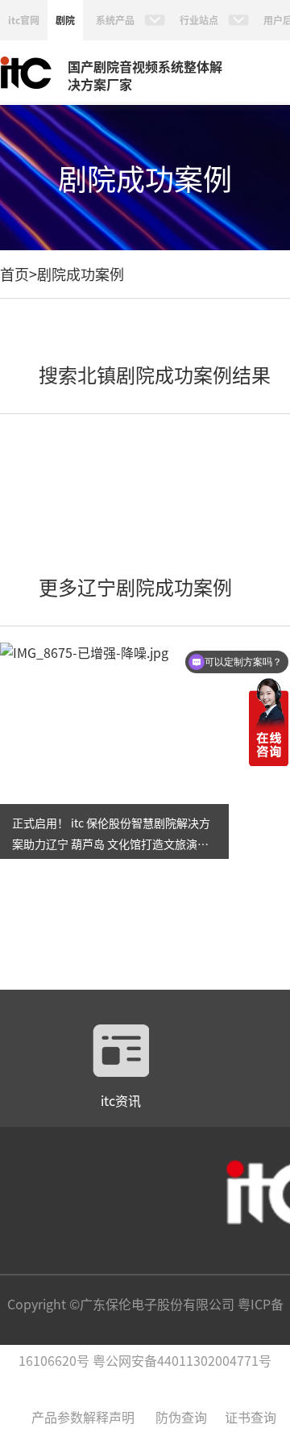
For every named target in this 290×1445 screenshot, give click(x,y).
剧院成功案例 (80, 273)
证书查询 (250, 1416)
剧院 (65, 20)
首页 (14, 273)
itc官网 (23, 20)
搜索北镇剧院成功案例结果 (155, 374)
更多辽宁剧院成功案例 (135, 586)
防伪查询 (181, 1416)
